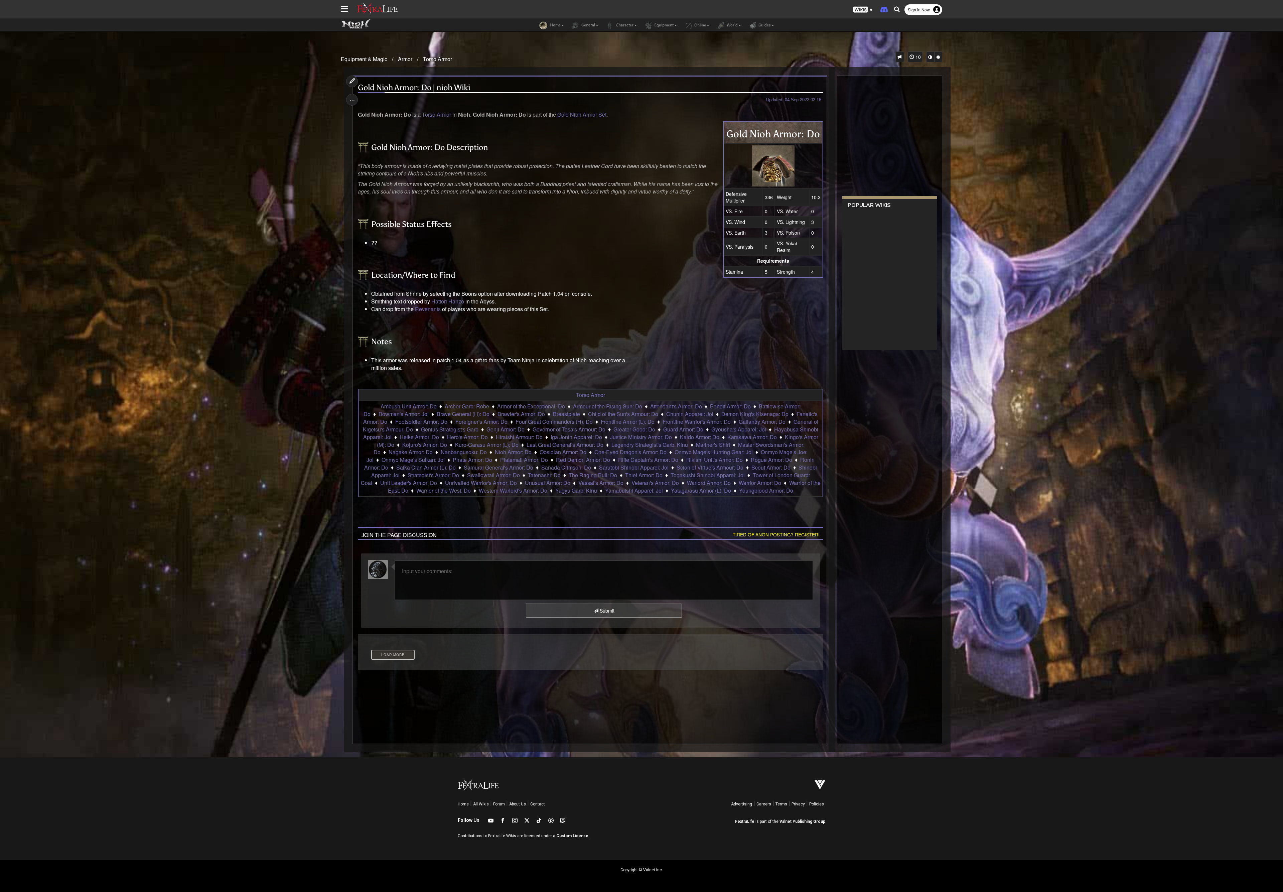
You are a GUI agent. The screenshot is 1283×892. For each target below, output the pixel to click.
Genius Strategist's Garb (449, 429)
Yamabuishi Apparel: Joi (634, 490)
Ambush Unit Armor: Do (409, 406)
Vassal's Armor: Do (600, 483)
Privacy (798, 804)
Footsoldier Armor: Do (421, 421)
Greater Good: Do (634, 429)
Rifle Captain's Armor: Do (648, 460)
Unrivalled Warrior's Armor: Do (481, 483)
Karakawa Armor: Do (752, 437)
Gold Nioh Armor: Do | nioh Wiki (414, 87)
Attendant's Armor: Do (676, 406)
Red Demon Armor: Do (583, 460)
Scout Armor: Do (771, 467)
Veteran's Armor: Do (655, 483)
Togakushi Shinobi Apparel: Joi (708, 475)
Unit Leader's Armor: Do (408, 483)
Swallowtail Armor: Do (493, 475)
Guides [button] (764, 25)
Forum (499, 804)
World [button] (732, 25)
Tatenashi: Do (544, 475)
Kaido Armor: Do (699, 437)
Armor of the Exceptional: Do (531, 406)
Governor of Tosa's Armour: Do (569, 429)
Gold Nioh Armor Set (581, 114)
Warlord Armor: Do (709, 483)
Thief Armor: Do (644, 475)
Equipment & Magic (364, 58)
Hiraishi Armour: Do (519, 437)
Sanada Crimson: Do (566, 467)
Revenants (428, 309)
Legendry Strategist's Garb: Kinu (649, 445)
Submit (606, 610)
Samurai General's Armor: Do (498, 467)
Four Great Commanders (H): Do (554, 421)
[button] (863, 10)
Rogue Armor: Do (771, 460)
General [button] (587, 25)
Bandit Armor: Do (730, 406)
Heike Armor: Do (419, 437)
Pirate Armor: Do (472, 460)
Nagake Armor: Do (411, 452)
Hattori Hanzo (447, 301)
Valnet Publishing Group (802, 821)
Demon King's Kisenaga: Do (755, 414)
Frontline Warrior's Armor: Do (697, 421)
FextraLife (744, 821)
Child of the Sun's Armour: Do (623, 414)
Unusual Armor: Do (547, 483)
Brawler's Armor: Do (521, 414)
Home (463, 804)
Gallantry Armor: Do (762, 421)
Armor (405, 58)
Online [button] (699, 25)
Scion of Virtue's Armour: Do (710, 467)
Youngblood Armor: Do (766, 490)
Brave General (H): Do (463, 414)
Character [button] (624, 25)
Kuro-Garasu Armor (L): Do (487, 445)
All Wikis (481, 804)
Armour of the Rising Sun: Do (607, 406)
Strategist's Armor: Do (433, 475)
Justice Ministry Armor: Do (641, 437)
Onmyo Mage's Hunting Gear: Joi (714, 452)
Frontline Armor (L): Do (628, 421)
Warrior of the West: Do (443, 490)
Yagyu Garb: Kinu (576, 490)
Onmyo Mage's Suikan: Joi (413, 460)
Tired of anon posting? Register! (776, 534)
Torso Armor (437, 58)
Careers (763, 804)
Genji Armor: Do (505, 429)
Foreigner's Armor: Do (481, 421)
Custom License (572, 836)
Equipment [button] (663, 25)
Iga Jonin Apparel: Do (576, 437)
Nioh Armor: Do (513, 452)
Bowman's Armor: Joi (404, 414)
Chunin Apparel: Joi (689, 414)
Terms (781, 804)
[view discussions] (899, 56)
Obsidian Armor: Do (563, 452)
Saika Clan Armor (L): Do (426, 467)
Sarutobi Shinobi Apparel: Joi (634, 467)
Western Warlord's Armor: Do (513, 490)
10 (917, 56)
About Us (517, 804)
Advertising (741, 804)
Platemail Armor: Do (524, 460)
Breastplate (566, 414)
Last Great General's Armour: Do (565, 445)
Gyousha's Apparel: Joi (738, 429)
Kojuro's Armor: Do (424, 445)
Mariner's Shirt (713, 445)
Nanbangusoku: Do (464, 452)
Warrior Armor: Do (760, 483)
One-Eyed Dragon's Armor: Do (630, 452)
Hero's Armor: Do (467, 437)
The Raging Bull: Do (593, 475)
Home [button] (555, 25)
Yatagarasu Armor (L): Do (701, 490)
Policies (816, 804)
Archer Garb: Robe (467, 406)
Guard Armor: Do (683, 429)
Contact (537, 804)
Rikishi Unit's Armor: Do (714, 460)
